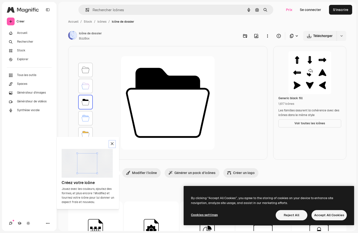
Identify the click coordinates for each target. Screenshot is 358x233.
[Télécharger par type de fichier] (294, 36)
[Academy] (19, 223)
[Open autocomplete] (85, 10)
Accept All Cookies (329, 215)
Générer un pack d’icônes (195, 173)
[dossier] (85, 70)
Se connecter (310, 10)
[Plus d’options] (267, 36)
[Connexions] (11, 223)
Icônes (101, 22)
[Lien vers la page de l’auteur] (72, 36)
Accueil (73, 22)
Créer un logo (243, 173)
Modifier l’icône (144, 173)
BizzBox (84, 38)
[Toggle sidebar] (48, 10)
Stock (88, 22)
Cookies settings (204, 215)
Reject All (291, 215)
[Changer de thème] (28, 223)
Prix (289, 10)
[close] (112, 144)
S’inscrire (340, 10)
